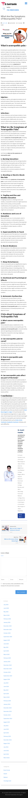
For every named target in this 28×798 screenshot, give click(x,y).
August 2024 (7, 679)
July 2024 (6, 683)
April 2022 (6, 754)
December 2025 (8, 626)
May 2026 (6, 611)
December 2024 (8, 665)
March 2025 (6, 654)
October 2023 (7, 715)
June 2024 (6, 686)
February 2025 (7, 658)
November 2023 (8, 711)
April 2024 (6, 693)
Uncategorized (7, 781)
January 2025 (7, 661)
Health (2, 25)
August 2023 (7, 722)
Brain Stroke (7, 770)
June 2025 (6, 644)
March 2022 (7, 757)
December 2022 (8, 740)
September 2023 (8, 718)
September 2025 (8, 636)
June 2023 (6, 729)
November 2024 (8, 668)
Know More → (21, 515)
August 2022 (7, 743)
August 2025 (7, 640)
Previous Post (16, 528)
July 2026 (6, 604)
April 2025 (6, 651)
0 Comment (19, 23)
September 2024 (8, 676)
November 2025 (8, 629)
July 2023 (6, 725)
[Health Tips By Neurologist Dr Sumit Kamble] (9, 3)
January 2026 (7, 622)
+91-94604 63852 (13, 10)
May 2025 (6, 647)
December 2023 (8, 708)
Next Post (11, 539)
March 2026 (6, 615)
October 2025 (7, 633)
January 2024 (7, 704)
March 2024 (6, 697)
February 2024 (7, 701)
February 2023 (7, 736)
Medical (6, 777)
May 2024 (6, 690)
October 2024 (7, 672)
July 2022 (6, 747)
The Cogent (20, 794)
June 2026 (6, 608)
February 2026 (7, 619)
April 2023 (6, 733)
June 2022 (6, 750)
